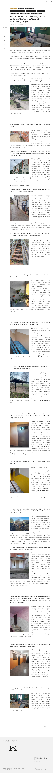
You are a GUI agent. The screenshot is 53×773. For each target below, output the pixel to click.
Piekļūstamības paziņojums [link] (42, 769)
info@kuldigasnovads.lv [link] (43, 759)
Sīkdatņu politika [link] (35, 768)
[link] (22, 2)
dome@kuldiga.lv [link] (43, 758)
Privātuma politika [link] (44, 768)
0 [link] (26, 24)
